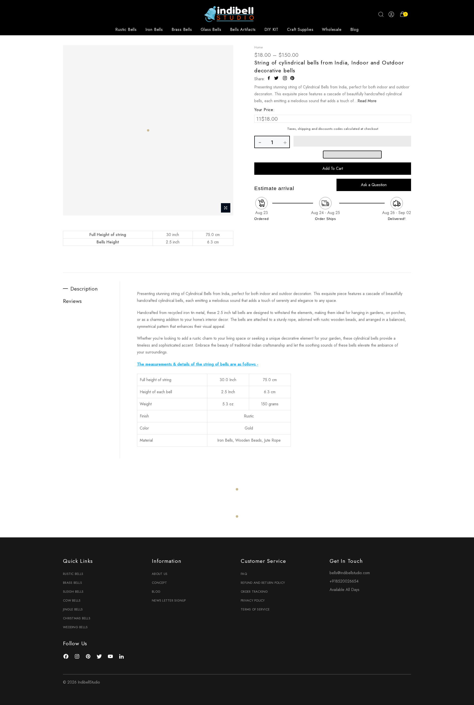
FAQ (244, 573)
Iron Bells (154, 29)
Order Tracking (254, 591)
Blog (354, 29)
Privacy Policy (253, 600)
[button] (352, 141)
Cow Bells (71, 600)
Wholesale (331, 29)
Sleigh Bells (73, 591)
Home (258, 47)
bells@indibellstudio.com (350, 573)
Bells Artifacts (243, 29)
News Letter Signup (169, 600)
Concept (159, 582)
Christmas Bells (76, 618)
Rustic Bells (126, 29)
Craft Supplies (300, 29)
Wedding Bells (75, 627)
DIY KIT (271, 29)
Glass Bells (211, 29)
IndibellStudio (89, 682)
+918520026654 (344, 581)
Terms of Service (255, 609)
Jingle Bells (73, 609)
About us (159, 573)
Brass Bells (182, 29)
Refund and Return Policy (263, 582)
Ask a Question (374, 185)
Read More (366, 101)
